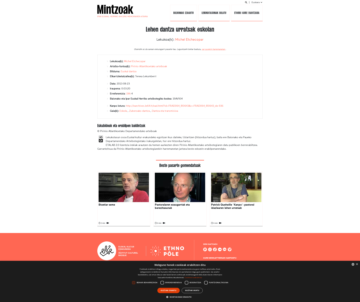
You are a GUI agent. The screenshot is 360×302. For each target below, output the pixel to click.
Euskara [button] (256, 2)
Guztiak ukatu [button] (192, 290)
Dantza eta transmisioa (165, 110)
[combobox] (353, 264)
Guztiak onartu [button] (168, 290)
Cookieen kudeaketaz (193, 277)
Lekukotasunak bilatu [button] (214, 13)
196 (128, 93)
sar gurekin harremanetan (214, 49)
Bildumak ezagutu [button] (183, 13)
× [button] (357, 264)
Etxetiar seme (107, 204)
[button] (180, 297)
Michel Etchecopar (189, 39)
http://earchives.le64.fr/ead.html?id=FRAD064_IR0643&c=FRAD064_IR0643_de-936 (174, 105)
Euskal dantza (128, 71)
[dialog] (180, 281)
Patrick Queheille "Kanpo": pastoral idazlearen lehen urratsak (232, 206)
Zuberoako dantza (139, 110)
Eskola (123, 110)
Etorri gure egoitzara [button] (246, 13)
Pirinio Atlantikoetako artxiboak (149, 66)
